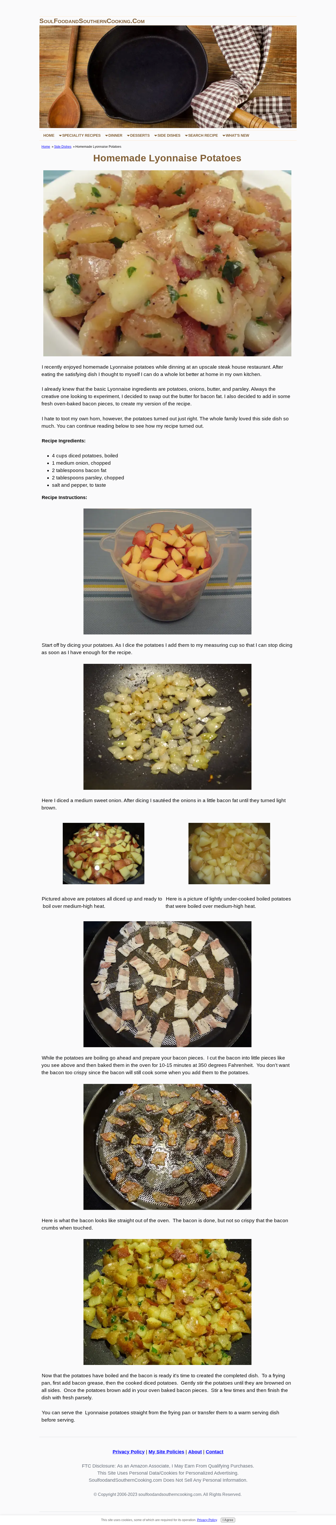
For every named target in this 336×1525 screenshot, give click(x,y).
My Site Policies (166, 1451)
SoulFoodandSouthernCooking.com (92, 20)
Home (48, 135)
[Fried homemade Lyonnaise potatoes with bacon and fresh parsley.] (167, 354)
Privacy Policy (129, 1451)
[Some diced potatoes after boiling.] (229, 882)
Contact (214, 1451)
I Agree (228, 1520)
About (195, 1451)
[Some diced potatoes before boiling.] (103, 882)
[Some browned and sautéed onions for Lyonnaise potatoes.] (167, 788)
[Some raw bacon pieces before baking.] (167, 1045)
